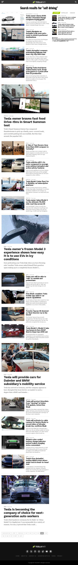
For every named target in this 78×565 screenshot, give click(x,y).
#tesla (58, 40)
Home (17, 556)
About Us (24, 556)
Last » (21, 536)
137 (11, 536)
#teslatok (62, 40)
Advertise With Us (44, 556)
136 (7, 536)
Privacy (59, 556)
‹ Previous (20, 533)
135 (3, 536)
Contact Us (32, 556)
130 (30, 533)
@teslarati (55, 37)
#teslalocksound (69, 40)
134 (46, 533)
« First (14, 533)
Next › (15, 536)
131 (34, 533)
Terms (53, 556)
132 (38, 533)
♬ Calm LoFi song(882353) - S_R (60, 41)
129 (26, 533)
